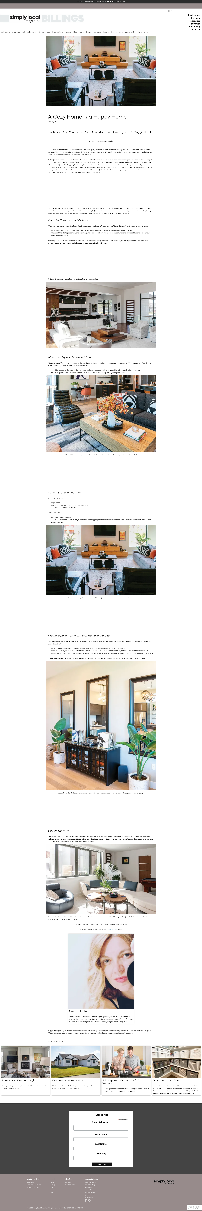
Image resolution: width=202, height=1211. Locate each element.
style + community (127, 32)
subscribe (195, 21)
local (52, 1182)
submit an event (90, 1182)
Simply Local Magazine (105, 2)
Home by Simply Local (85, 2)
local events (194, 15)
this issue (195, 18)
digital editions (112, 929)
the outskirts (142, 32)
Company (101, 1153)
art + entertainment (31, 32)
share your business (34, 1185)
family (53, 1185)
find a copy (194, 26)
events (53, 1192)
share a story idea (33, 1187)
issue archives (90, 1192)
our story (68, 1182)
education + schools (62, 32)
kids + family (78, 32)
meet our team (70, 1185)
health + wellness (93, 32)
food (52, 1187)
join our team (89, 1195)
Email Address (101, 1122)
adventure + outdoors (10, 32)
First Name (101, 1134)
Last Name (101, 1144)
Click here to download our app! (115, 6)
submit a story (90, 1185)
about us (196, 29)
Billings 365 (120, 2)
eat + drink (46, 32)
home (52, 1190)
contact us (89, 1197)
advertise (195, 24)
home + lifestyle (110, 32)
